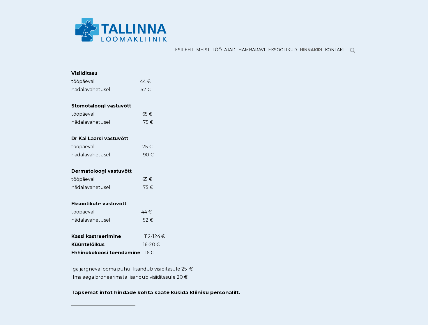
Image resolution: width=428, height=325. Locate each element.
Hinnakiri (311, 50)
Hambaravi (251, 50)
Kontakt (335, 50)
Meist (203, 50)
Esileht (184, 50)
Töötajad (224, 50)
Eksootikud (282, 50)
